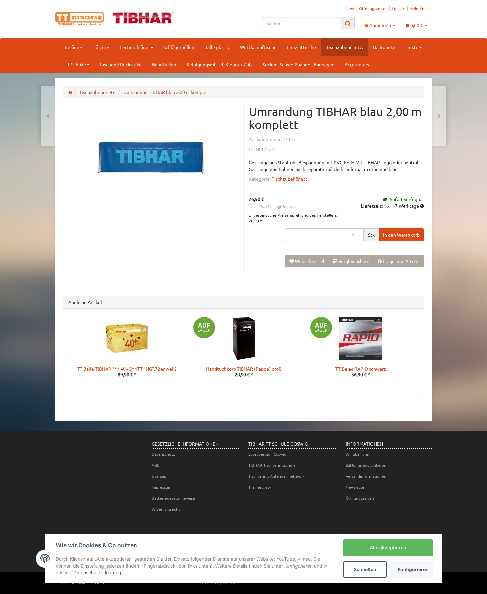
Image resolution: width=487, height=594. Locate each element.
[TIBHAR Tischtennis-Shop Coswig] (114, 18)
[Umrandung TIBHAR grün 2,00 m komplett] (48, 116)
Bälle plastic (217, 47)
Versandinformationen (366, 476)
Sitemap (159, 476)
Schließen (365, 569)
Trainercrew (259, 487)
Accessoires (357, 64)
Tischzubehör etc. (344, 47)
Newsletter (356, 487)
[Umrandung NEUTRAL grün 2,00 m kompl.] (439, 116)
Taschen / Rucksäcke (120, 64)
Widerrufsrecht (166, 509)
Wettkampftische (258, 47)
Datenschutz (163, 454)
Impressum (161, 487)
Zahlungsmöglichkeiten (367, 465)
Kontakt (398, 8)
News (350, 8)
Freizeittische (301, 47)
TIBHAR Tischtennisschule (272, 465)
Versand (289, 206)
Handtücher (164, 64)
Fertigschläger (135, 47)
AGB (156, 465)
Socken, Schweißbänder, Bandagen (299, 64)
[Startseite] (70, 92)
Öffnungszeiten (373, 8)
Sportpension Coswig (267, 454)
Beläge (72, 47)
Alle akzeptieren (388, 547)
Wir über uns (357, 454)
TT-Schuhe (75, 64)
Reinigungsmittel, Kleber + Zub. (220, 64)
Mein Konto (420, 8)
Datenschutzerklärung (97, 572)
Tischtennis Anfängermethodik (276, 476)
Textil (413, 47)
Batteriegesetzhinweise (173, 498)
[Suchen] (348, 23)
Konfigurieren (413, 569)
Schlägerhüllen (178, 47)
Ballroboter (385, 47)
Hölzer (99, 47)
